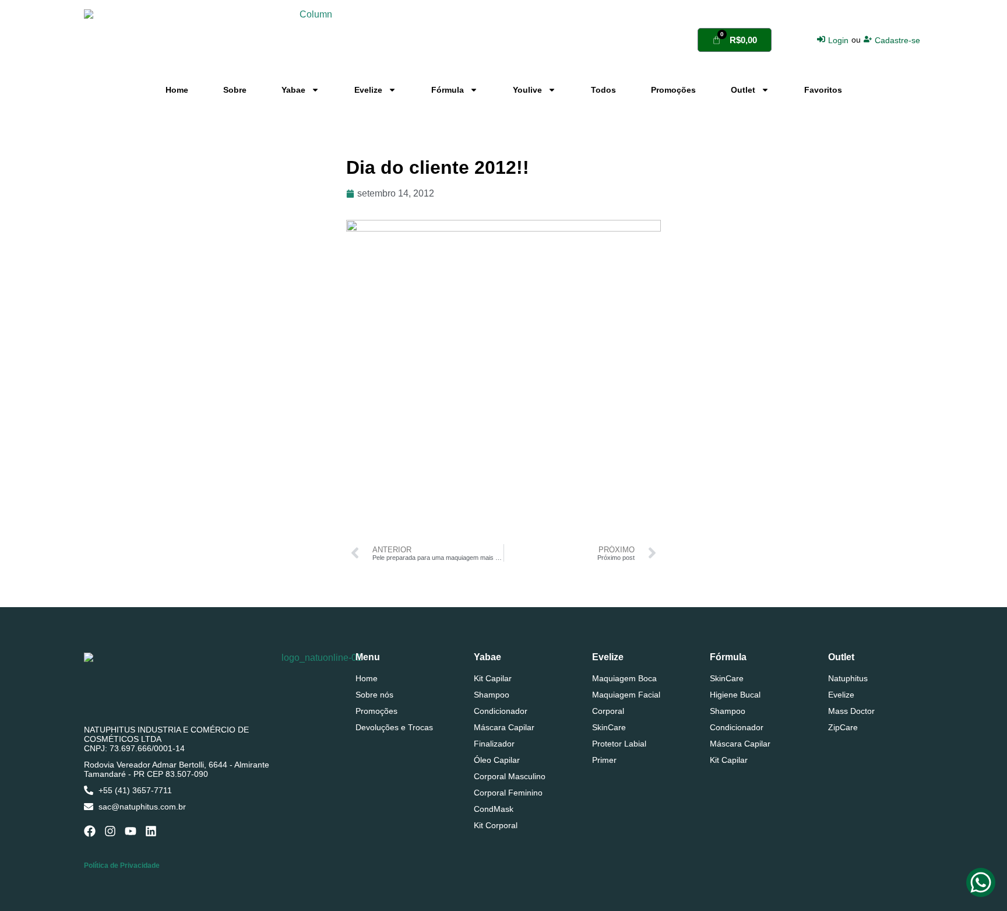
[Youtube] (130, 831)
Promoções (673, 89)
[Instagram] (110, 831)
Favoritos (823, 89)
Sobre (235, 89)
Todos (603, 89)
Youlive (527, 89)
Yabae (293, 89)
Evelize (368, 89)
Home (177, 89)
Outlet (743, 89)
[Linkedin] (151, 831)
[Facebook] (90, 831)
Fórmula (447, 89)
